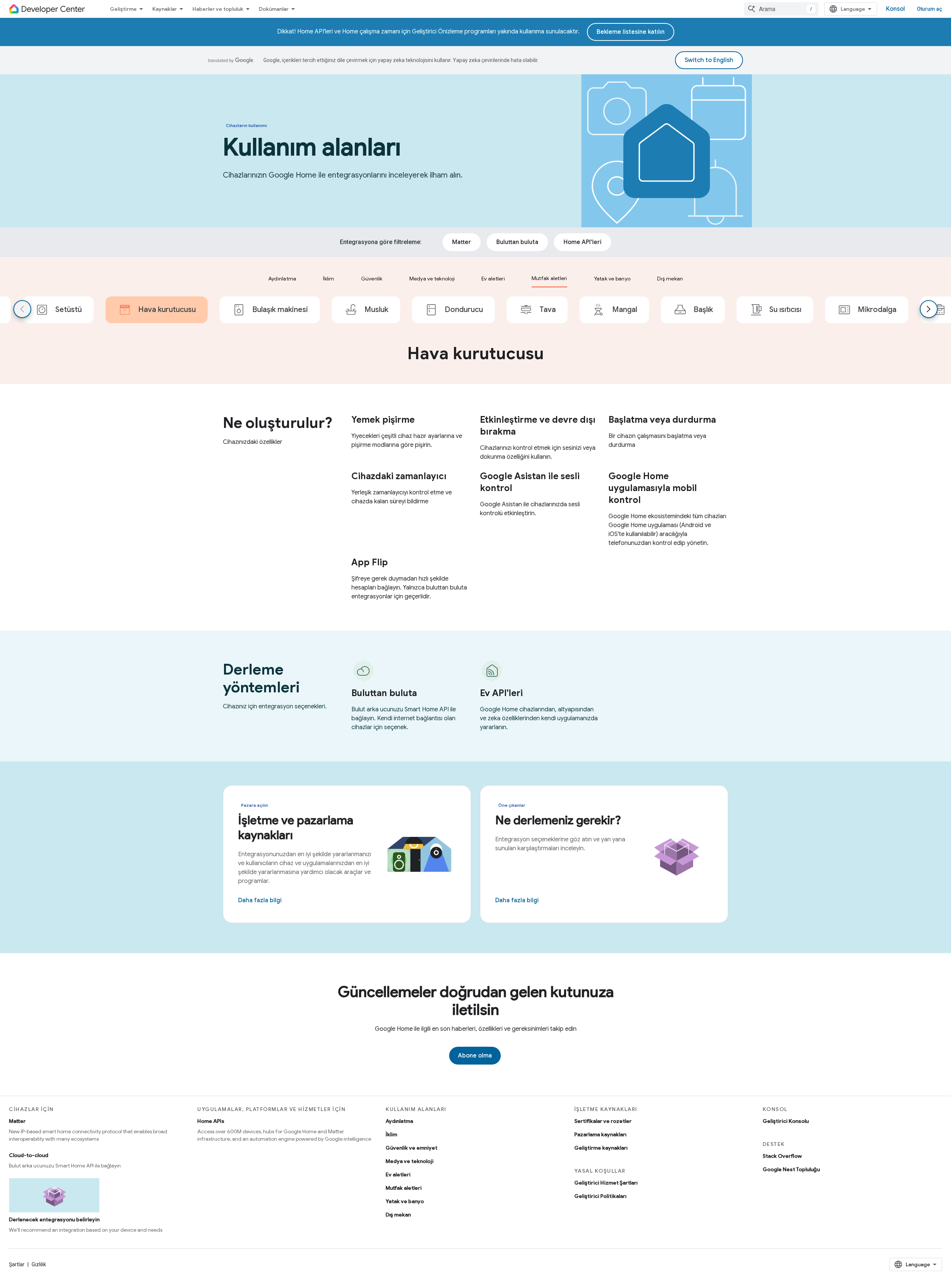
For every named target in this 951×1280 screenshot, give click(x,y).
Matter (17, 1121)
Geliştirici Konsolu (786, 1121)
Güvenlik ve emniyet (411, 1147)
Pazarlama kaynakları (600, 1134)
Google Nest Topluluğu (791, 1169)
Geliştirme (123, 9)
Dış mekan (398, 1214)
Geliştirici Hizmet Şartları (605, 1182)
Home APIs (210, 1121)
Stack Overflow (782, 1156)
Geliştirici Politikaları (600, 1196)
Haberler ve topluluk (217, 9)
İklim (391, 1134)
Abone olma (475, 1055)
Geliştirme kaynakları (600, 1147)
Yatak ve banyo (405, 1201)
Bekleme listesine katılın (631, 32)
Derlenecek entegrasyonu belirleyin (54, 1219)
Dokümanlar (274, 9)
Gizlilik (39, 1264)
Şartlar (17, 1264)
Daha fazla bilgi (260, 900)
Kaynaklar (164, 9)
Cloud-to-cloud (28, 1155)
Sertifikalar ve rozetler (603, 1121)
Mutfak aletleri (404, 1188)
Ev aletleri (398, 1174)
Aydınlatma (399, 1121)
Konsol (895, 9)
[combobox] (781, 9)
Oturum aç (929, 9)
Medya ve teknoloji (410, 1161)
